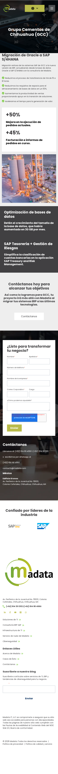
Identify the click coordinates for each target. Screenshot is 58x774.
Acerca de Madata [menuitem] (11, 653)
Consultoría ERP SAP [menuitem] (12, 625)
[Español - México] (35, 8)
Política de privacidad (13, 744)
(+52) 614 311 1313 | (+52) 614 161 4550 (23, 606)
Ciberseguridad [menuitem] (10, 641)
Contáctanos (29, 316)
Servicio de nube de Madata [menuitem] (16, 636)
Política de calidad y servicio (39, 744)
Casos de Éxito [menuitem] (9, 659)
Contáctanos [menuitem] (9, 664)
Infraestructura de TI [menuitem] (12, 630)
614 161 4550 (14, 462)
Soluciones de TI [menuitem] (10, 619)
